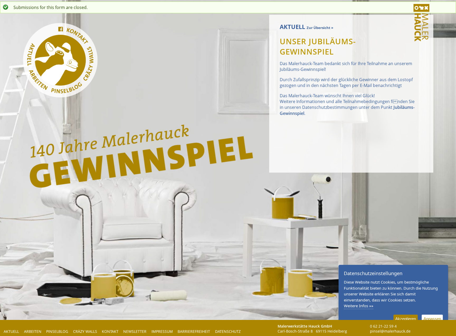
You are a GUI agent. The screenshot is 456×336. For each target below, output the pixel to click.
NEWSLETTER (134, 331)
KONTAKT (110, 331)
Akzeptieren (405, 318)
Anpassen (432, 318)
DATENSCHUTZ (228, 331)
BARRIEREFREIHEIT (194, 331)
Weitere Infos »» (358, 305)
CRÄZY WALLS (85, 331)
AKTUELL (11, 331)
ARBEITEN (32, 331)
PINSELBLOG (57, 331)
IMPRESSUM (162, 331)
